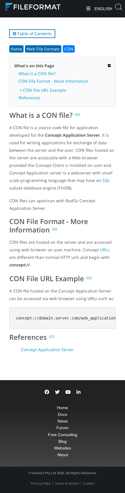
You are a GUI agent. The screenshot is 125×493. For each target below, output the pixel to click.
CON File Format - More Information (53, 81)
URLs (105, 249)
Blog (62, 441)
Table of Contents (34, 33)
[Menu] (88, 8)
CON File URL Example (44, 90)
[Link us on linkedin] (78, 392)
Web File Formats (43, 49)
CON (68, 49)
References (29, 97)
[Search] (118, 8)
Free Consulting (62, 434)
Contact (88, 483)
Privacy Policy (41, 483)
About (62, 454)
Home (16, 49)
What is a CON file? (37, 73)
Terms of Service (67, 483)
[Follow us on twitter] (57, 392)
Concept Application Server (47, 349)
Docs (62, 414)
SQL (106, 180)
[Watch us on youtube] (68, 392)
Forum (62, 427)
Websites (62, 448)
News (63, 421)
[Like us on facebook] (47, 392)
